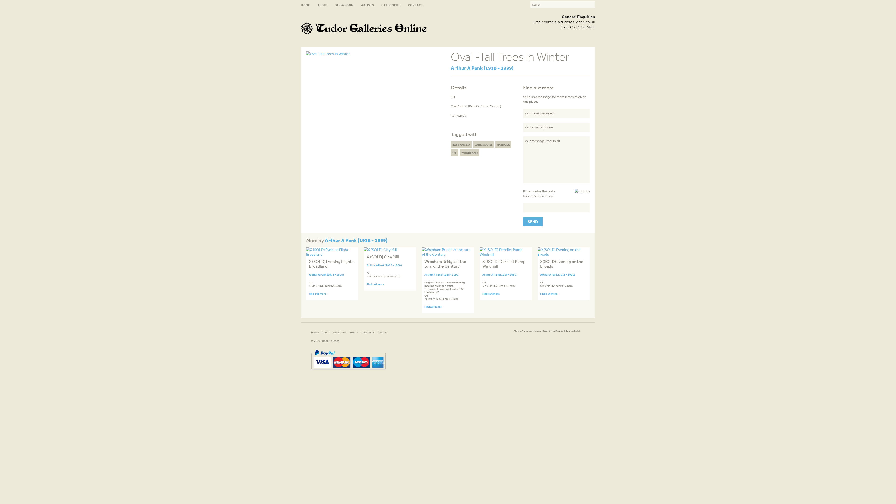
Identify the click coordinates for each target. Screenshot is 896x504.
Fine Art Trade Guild (567, 331)
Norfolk (503, 144)
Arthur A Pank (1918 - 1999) (482, 68)
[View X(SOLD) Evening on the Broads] (564, 254)
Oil (454, 152)
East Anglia (461, 144)
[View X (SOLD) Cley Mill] (380, 249)
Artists (367, 5)
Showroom (344, 5)
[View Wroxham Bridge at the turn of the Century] (448, 254)
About (323, 5)
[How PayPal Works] (348, 371)
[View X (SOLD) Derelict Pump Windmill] (506, 254)
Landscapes (484, 144)
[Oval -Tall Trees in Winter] (328, 53)
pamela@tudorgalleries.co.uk (569, 21)
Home (305, 5)
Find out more (317, 293)
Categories (391, 5)
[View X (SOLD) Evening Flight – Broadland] (332, 254)
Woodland (469, 152)
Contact (415, 5)
